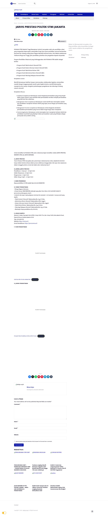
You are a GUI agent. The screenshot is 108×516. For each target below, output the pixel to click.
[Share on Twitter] (32, 34)
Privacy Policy (26, 18)
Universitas (71, 14)
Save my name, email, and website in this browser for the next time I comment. (34, 441)
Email (16, 428)
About (17, 18)
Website (16, 435)
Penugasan (53, 14)
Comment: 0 (62, 41)
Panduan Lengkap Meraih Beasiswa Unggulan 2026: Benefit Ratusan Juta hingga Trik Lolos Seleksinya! (40, 467)
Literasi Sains (35, 14)
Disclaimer (36, 18)
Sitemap (45, 18)
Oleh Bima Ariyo (18, 41)
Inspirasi (44, 14)
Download (35, 279)
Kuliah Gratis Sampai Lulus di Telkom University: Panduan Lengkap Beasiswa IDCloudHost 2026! (40, 488)
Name (16, 421)
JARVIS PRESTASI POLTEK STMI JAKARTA (40, 27)
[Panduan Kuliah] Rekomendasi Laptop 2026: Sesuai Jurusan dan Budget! (57, 487)
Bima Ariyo (30, 387)
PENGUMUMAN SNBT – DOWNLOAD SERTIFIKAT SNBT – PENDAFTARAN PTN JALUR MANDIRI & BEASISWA (22, 467)
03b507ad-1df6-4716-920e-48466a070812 (22, 279)
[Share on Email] (38, 34)
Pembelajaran (24, 14)
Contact (16, 505)
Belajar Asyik (26, 510)
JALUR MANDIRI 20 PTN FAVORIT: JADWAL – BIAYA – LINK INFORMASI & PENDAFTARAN (21, 488)
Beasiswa (79, 14)
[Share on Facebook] (29, 34)
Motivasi (62, 14)
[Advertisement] (40, 356)
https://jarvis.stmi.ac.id (31, 223)
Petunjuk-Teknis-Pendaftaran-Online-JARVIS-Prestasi (25, 336)
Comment (17, 404)
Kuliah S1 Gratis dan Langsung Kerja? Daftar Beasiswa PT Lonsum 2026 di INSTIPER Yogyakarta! (58, 467)
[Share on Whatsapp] (35, 34)
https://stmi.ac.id (23, 221)
